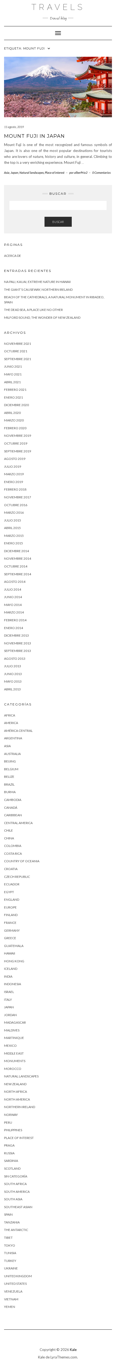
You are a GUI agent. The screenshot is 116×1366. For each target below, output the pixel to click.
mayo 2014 (13, 605)
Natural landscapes (31, 172)
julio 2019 (12, 466)
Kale (73, 1349)
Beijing (10, 761)
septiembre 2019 (17, 451)
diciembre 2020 (16, 405)
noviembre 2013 (17, 643)
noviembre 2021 (17, 344)
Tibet (8, 1238)
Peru (8, 1122)
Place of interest (54, 172)
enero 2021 (13, 397)
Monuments (14, 1061)
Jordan (10, 1015)
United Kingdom (18, 1276)
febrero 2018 (15, 489)
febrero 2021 (15, 390)
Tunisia (10, 1253)
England (11, 899)
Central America (18, 823)
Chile (8, 830)
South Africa (15, 1184)
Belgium (11, 769)
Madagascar (15, 1022)
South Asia (13, 1199)
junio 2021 (13, 366)
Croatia (11, 869)
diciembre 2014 (16, 551)
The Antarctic (16, 1230)
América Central (18, 731)
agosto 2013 (14, 659)
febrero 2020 (15, 428)
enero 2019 (13, 482)
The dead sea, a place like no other (33, 310)
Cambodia (12, 800)
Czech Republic (17, 877)
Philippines (13, 1130)
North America (17, 1099)
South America (17, 1192)
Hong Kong (14, 961)
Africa (9, 715)
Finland (11, 915)
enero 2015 (13, 543)
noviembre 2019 (17, 436)
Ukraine (11, 1268)
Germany (12, 930)
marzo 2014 (14, 612)
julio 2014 (12, 589)
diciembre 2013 (16, 635)
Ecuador (11, 884)
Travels (58, 7)
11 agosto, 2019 (14, 127)
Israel (9, 992)
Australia (12, 754)
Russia (9, 1153)
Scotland (12, 1168)
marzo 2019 (14, 474)
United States (15, 1284)
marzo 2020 (14, 420)
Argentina (13, 738)
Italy (8, 1000)
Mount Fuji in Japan (34, 136)
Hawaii (9, 953)
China (9, 838)
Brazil (9, 784)
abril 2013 (12, 689)
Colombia (12, 846)
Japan (14, 172)
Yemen (9, 1307)
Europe (10, 907)
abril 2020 (12, 413)
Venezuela (13, 1291)
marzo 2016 (14, 512)
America (11, 723)
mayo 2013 (13, 681)
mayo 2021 (13, 374)
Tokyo (9, 1245)
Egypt (9, 892)
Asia (6, 172)
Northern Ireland (19, 1107)
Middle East (14, 1053)
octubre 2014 (15, 566)
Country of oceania (21, 861)
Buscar (58, 221)
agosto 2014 (14, 582)
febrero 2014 (15, 620)
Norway (11, 1115)
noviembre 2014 (17, 558)
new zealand (15, 1084)
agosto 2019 (14, 459)
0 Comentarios (101, 172)
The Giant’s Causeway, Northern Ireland (38, 290)
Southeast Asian (18, 1207)
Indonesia (12, 984)
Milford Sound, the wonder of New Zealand (42, 317)
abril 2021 (12, 382)
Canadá (10, 808)
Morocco (12, 1069)
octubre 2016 (15, 505)
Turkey (10, 1261)
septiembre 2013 (17, 651)
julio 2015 (12, 520)
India (8, 976)
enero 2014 (13, 628)
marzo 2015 (14, 536)
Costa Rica (13, 853)
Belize (9, 777)
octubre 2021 (15, 351)
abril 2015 (12, 528)
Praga (9, 1145)
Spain (8, 1214)
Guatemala (13, 946)
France (10, 923)
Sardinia (11, 1161)
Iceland (10, 969)
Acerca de (12, 256)
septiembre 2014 (17, 574)
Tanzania (12, 1222)
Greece (10, 938)
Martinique (14, 1038)
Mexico (10, 1046)
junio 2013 (13, 674)
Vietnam (11, 1299)
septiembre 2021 (17, 359)
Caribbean (13, 815)
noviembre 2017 (17, 497)
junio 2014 (13, 597)
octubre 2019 (15, 443)
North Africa (15, 1092)
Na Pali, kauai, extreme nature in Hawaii (37, 282)
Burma (10, 792)
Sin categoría (15, 1176)
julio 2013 (12, 666)
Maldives (11, 1030)
